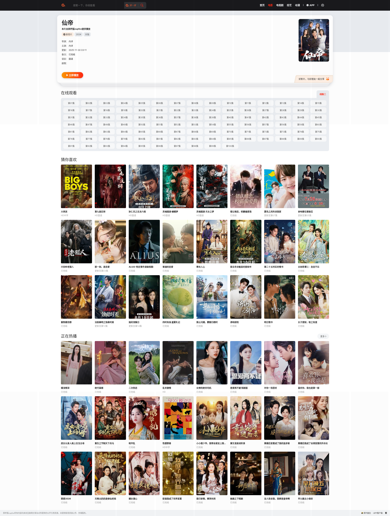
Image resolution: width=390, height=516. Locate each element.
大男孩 (64, 211)
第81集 (159, 139)
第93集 (106, 146)
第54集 (212, 124)
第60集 (318, 124)
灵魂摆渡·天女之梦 (205, 211)
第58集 (283, 124)
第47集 (88, 124)
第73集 (283, 131)
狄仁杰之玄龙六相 (137, 211)
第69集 (212, 131)
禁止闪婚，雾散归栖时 (207, 322)
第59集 (300, 124)
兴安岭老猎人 (67, 266)
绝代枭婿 (99, 388)
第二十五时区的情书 (273, 266)
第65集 (141, 131)
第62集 (88, 131)
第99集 (212, 146)
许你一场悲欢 (270, 388)
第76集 (71, 139)
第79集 (124, 139)
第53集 (194, 124)
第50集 (141, 124)
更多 (322, 336)
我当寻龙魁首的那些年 (241, 266)
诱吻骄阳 (234, 322)
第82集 (177, 139)
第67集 (177, 131)
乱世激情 (167, 388)
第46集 (71, 124)
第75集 (318, 131)
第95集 (141, 146)
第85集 (230, 139)
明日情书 (268, 322)
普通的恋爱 (168, 266)
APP (312, 5)
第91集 (71, 146)
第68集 (194, 131)
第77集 (89, 139)
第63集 (106, 131)
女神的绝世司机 (203, 388)
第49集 (124, 124)
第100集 (230, 146)
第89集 (300, 139)
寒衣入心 (200, 266)
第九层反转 (100, 211)
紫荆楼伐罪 (66, 322)
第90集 (318, 139)
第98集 (194, 146)
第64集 (124, 131)
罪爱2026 (66, 498)
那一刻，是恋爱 (102, 266)
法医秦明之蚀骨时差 (104, 322)
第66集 (159, 131)
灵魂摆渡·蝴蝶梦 (170, 211)
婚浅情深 (65, 388)
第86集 (247, 139)
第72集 (265, 131)
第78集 (106, 139)
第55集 (230, 124)
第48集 (106, 124)
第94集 (124, 146)
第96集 (159, 146)
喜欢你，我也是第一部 (308, 388)
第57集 (265, 124)
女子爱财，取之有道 (307, 322)
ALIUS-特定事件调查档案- (141, 266)
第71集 (248, 131)
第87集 (265, 139)
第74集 (300, 131)
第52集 (177, 124)
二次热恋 (133, 388)
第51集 (159, 124)
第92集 (88, 146)
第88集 (283, 139)
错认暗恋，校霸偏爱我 (241, 211)
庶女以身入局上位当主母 (72, 443)
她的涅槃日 (134, 322)
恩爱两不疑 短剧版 (239, 388)
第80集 (141, 139)
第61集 (71, 131)
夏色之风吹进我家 (272, 211)
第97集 (177, 146)
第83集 (194, 139)
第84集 (212, 139)
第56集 (247, 124)
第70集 (230, 131)
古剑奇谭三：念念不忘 (308, 266)
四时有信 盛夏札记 (171, 322)
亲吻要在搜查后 (305, 211)
